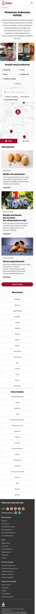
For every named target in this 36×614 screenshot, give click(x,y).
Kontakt (3, 591)
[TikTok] (19, 508)
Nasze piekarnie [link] (4, 7)
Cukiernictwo (5, 524)
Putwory (3, 558)
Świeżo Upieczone (6, 549)
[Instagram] (11, 508)
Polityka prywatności (7, 597)
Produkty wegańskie (7, 577)
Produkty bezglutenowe (8, 532)
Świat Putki (4, 546)
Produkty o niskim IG (7, 574)
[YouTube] (23, 508)
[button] (18, 112)
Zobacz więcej (17, 284)
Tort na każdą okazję (7, 535)
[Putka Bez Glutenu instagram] (19, 512)
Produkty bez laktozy (7, 571)
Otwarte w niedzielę (11, 97)
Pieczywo (4, 521)
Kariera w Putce (6, 585)
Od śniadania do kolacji (8, 527)
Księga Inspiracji (6, 552)
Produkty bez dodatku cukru (9, 568)
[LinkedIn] (15, 508)
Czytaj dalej (6, 187)
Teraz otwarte (25, 97)
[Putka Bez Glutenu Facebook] (15, 512)
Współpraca (4, 588)
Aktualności (4, 555)
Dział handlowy (5, 594)
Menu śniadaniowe (6, 530)
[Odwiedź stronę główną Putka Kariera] (6, 3)
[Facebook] (7, 508)
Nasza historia (5, 543)
